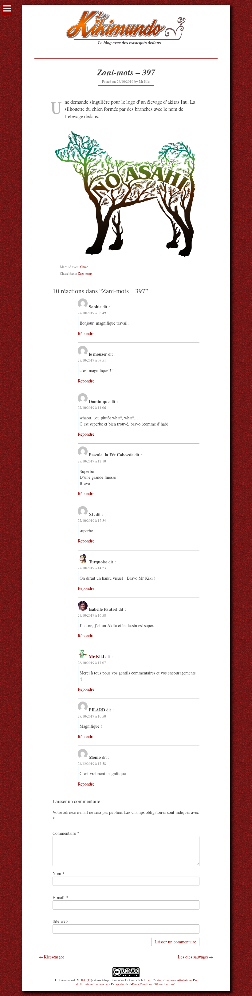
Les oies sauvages (193, 957)
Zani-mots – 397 (126, 72)
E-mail (60, 897)
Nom (59, 873)
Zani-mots (85, 273)
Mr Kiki (144, 81)
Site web (60, 921)
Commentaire (66, 833)
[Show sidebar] (7, 9)
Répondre (86, 333)
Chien (84, 266)
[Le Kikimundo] (126, 51)
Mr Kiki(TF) (84, 980)
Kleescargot (54, 957)
